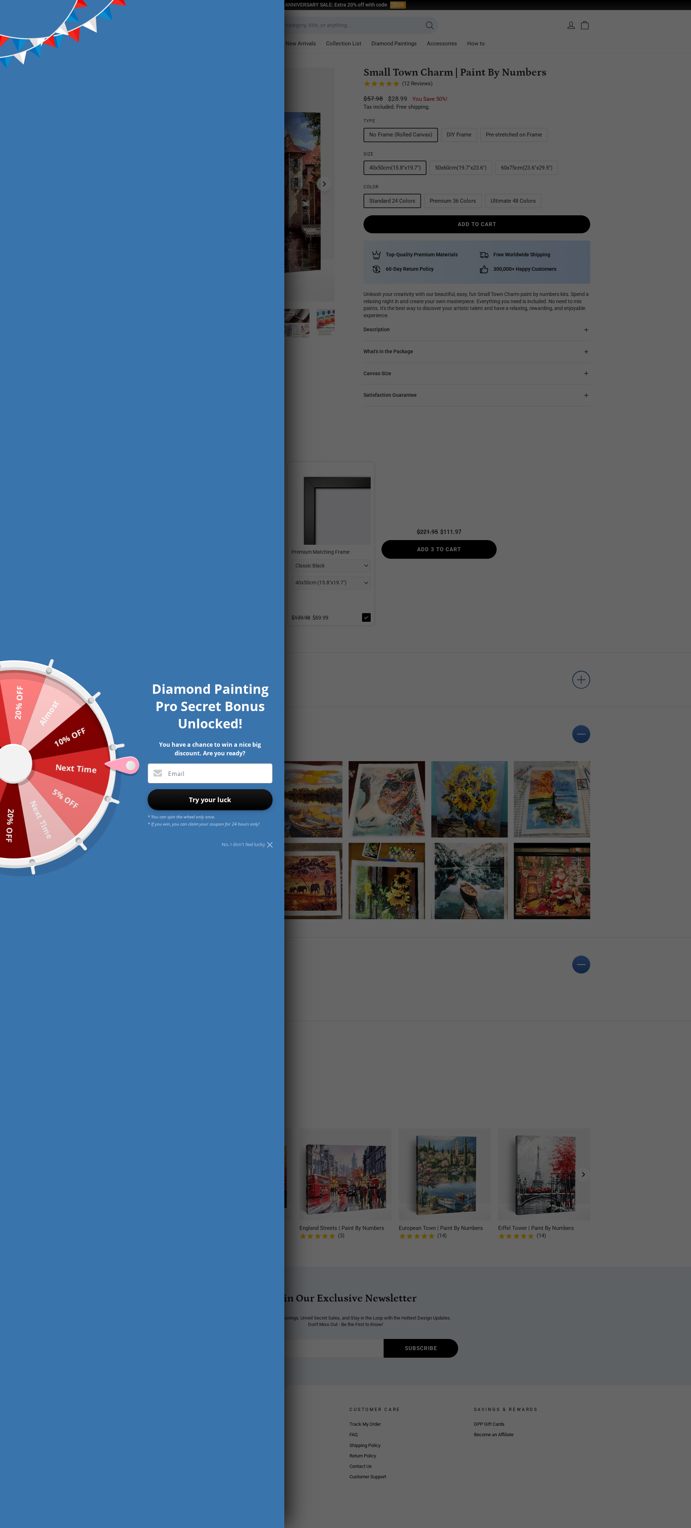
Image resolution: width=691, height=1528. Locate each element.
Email (176, 774)
